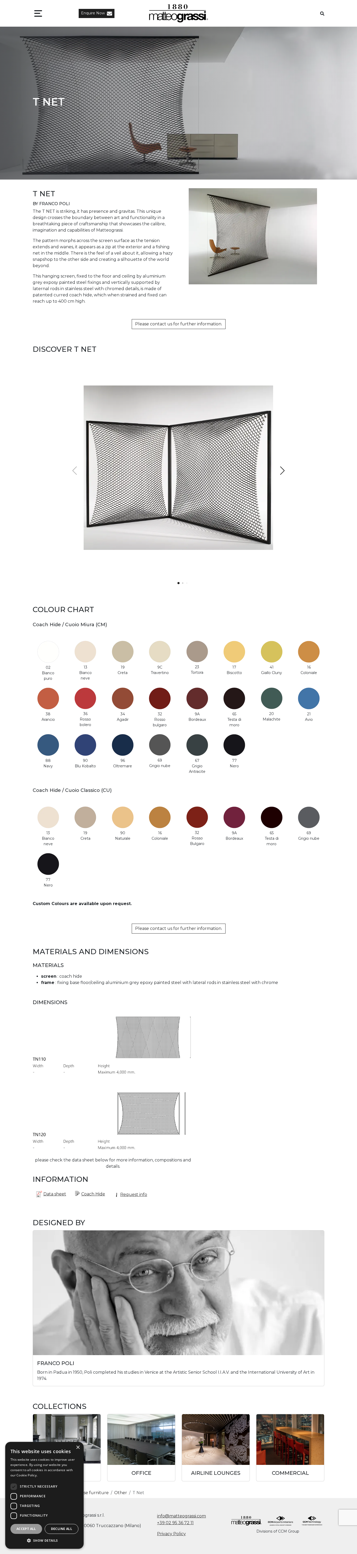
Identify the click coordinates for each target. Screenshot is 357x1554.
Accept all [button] (26, 1529)
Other (120, 1492)
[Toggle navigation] (38, 13)
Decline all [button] (61, 1529)
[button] (96, 13)
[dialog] (44, 1495)
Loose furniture (92, 1492)
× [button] (78, 1447)
